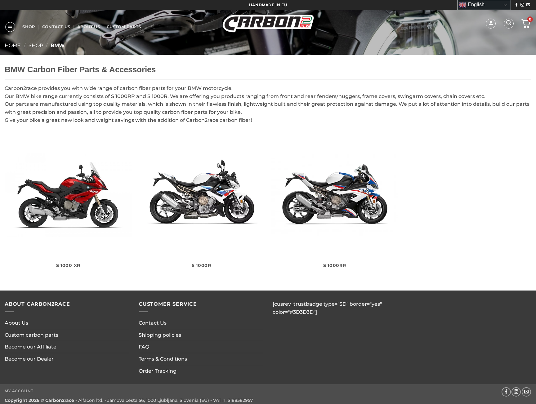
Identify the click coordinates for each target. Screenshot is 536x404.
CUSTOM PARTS (124, 26)
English (476, 4)
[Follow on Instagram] (522, 5)
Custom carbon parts (31, 335)
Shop (28, 26)
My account (19, 390)
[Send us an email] (528, 5)
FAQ (144, 347)
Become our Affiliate (30, 347)
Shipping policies (160, 335)
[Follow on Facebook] (516, 5)
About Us (88, 26)
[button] (10, 27)
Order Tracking (157, 371)
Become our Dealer (29, 359)
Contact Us (56, 26)
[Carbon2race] (268, 23)
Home (13, 45)
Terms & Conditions (163, 359)
